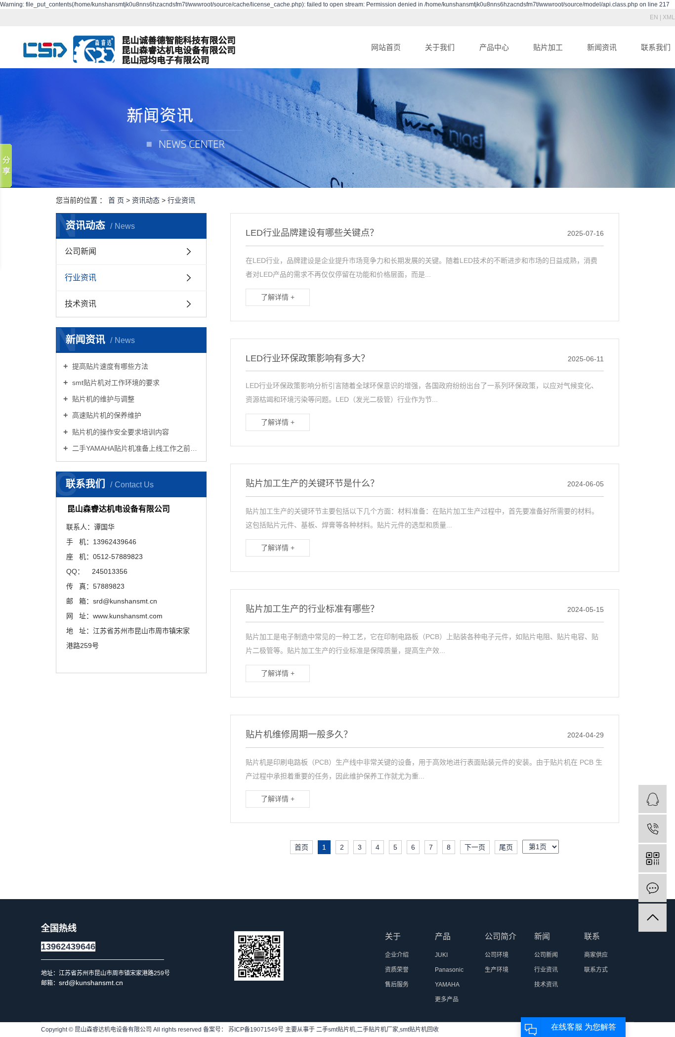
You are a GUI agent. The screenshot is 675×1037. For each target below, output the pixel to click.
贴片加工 (548, 47)
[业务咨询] (652, 799)
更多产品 (447, 999)
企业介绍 (397, 954)
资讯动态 (146, 200)
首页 (301, 847)
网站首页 (386, 47)
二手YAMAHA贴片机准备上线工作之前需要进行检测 (134, 448)
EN (654, 17)
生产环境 (496, 969)
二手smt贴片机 (335, 1029)
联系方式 (596, 969)
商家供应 (596, 954)
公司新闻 (80, 251)
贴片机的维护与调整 (102, 399)
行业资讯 (181, 200)
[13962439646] (652, 829)
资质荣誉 (397, 969)
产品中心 (494, 47)
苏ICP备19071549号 (256, 1029)
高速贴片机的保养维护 (105, 415)
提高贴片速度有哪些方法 (109, 366)
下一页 (474, 847)
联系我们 (656, 47)
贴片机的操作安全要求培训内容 (119, 432)
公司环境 (496, 954)
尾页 (506, 847)
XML (669, 17)
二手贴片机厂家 (377, 1029)
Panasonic (449, 969)
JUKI (441, 954)
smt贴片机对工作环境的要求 (115, 383)
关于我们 (440, 47)
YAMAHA (447, 984)
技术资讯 (80, 304)
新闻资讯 (602, 47)
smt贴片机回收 (419, 1029)
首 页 (116, 200)
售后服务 (397, 984)
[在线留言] (652, 888)
